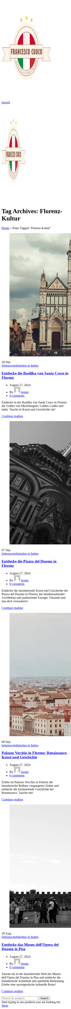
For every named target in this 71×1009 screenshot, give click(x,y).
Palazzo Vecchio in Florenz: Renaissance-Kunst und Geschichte (34, 755)
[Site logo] (26, 99)
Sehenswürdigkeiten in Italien (20, 365)
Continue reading (12, 416)
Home (5, 228)
